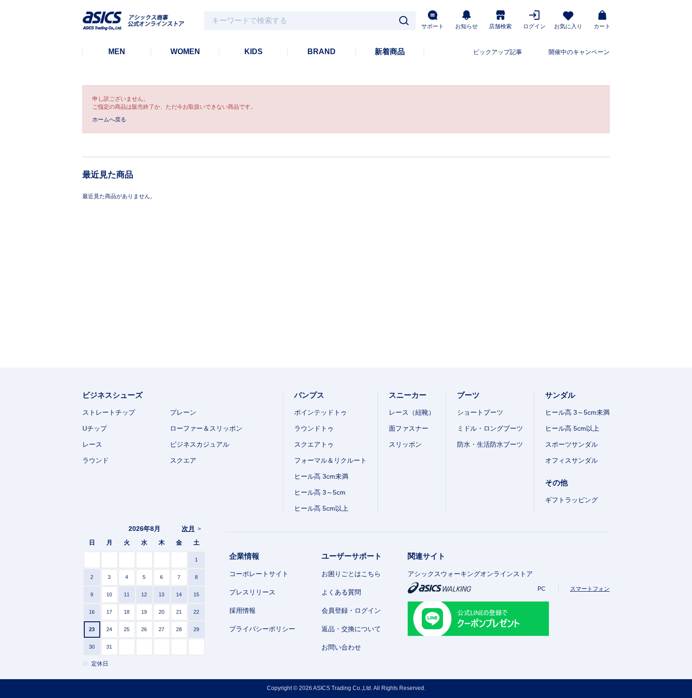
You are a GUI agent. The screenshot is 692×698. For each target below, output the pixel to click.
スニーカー (407, 395)
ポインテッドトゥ (320, 412)
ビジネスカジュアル (199, 444)
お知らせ (466, 26)
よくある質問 (341, 592)
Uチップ (94, 428)
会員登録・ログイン (351, 610)
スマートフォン (590, 589)
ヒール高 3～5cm (320, 492)
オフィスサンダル (571, 460)
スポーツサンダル (571, 444)
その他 (556, 483)
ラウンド (95, 460)
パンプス (309, 395)
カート (602, 26)
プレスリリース (252, 592)
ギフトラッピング (571, 500)
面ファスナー (408, 428)
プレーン (183, 412)
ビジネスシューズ (112, 395)
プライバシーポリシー (262, 629)
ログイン (534, 26)
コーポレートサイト (259, 574)
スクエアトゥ (314, 444)
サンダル (560, 395)
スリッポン (405, 444)
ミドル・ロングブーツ (490, 428)
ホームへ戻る (109, 119)
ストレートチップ (108, 412)
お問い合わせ (341, 647)
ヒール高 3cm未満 (321, 476)
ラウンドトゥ (314, 428)
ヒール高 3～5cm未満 (577, 412)
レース (92, 444)
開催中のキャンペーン (579, 52)
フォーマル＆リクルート (330, 460)
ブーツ (468, 395)
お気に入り (568, 26)
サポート (432, 26)
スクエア (183, 460)
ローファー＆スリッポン (206, 428)
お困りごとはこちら (351, 574)
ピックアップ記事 (497, 52)
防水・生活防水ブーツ (490, 444)
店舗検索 (500, 26)
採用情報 (242, 610)
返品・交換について (351, 629)
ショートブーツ (480, 412)
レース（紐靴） (412, 412)
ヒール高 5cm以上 (321, 508)
